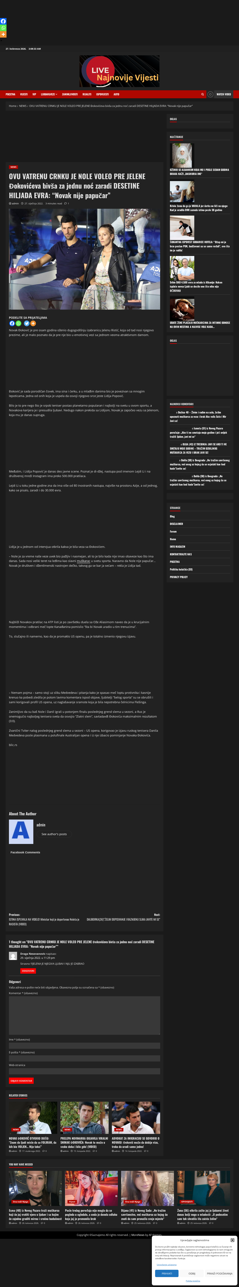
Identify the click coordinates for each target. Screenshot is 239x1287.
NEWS (13, 167)
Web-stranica (17, 1065)
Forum (173, 531)
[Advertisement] (97, 23)
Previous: (44, 919)
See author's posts (54, 834)
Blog (172, 516)
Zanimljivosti (70, 94)
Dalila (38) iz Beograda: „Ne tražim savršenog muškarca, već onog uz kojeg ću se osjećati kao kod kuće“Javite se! (200, 464)
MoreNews (138, 1235)
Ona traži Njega (20, 1201)
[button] (232, 1240)
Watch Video (224, 94)
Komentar (23, 993)
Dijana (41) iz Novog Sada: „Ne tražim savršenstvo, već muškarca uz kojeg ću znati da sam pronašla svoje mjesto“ (144, 1214)
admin (15, 203)
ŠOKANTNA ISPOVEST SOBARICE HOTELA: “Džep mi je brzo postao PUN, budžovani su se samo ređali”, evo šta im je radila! (200, 246)
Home (173, 539)
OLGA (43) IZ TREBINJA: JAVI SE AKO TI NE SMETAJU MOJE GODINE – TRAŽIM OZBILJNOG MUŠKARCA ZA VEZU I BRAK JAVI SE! (198, 448)
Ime (19, 1039)
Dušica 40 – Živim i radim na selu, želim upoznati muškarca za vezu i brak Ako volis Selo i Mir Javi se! (198, 416)
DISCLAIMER (176, 524)
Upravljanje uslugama (167, 1264)
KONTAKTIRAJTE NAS (181, 554)
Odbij (192, 1273)
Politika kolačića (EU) (181, 569)
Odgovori (28, 970)
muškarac (83, 561)
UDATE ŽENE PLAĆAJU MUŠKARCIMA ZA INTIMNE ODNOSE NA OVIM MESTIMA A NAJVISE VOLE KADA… (200, 325)
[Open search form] (202, 94)
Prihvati (167, 1273)
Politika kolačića (193, 1281)
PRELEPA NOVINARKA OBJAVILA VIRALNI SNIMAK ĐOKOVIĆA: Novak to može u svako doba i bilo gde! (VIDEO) (84, 1142)
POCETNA (10, 94)
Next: (123, 916)
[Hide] (1, 40)
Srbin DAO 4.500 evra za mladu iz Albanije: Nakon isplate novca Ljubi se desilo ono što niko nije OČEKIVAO (196, 286)
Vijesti (24, 94)
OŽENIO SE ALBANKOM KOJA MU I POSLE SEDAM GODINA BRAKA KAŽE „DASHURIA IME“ (199, 172)
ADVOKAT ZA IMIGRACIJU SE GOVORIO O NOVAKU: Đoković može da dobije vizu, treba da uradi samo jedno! (135, 1142)
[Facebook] (12, 323)
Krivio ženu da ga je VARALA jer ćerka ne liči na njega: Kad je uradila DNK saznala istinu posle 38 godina (199, 208)
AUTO (116, 94)
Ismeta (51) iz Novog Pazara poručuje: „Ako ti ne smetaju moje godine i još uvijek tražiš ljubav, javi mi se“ (198, 432)
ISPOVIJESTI (102, 94)
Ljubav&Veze (48, 94)
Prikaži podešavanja (219, 1273)
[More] (33, 323)
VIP (34, 94)
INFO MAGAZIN (177, 546)
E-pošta (22, 1052)
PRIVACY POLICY (179, 577)
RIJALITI (87, 94)
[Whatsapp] (18, 323)
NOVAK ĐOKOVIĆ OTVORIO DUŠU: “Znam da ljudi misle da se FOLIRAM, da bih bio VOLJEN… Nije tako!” (32, 1142)
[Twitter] (27, 323)
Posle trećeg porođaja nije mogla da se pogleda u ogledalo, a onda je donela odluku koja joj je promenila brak (91, 1214)
